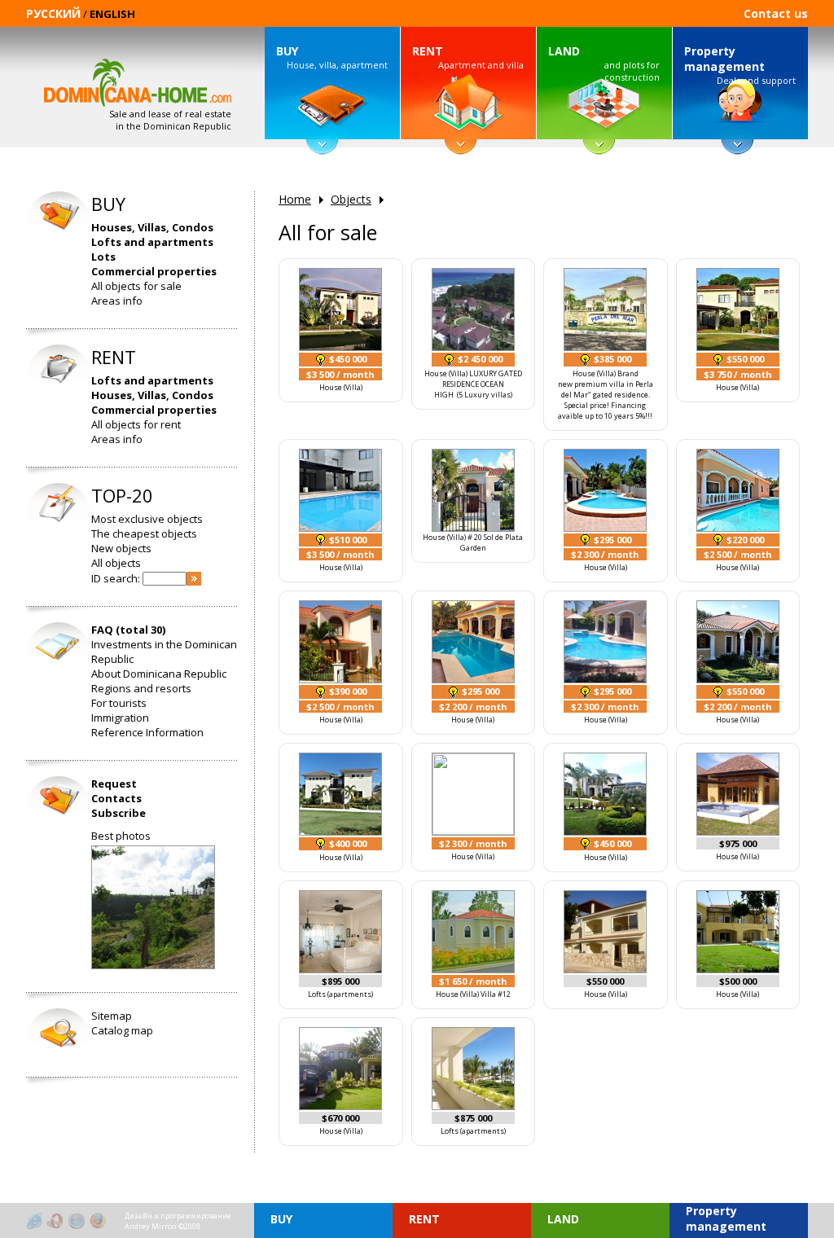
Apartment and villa (468, 57)
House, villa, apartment (332, 57)
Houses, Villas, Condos (152, 227)
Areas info (117, 300)
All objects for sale (136, 286)
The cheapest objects (144, 533)
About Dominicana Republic (158, 673)
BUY (287, 51)
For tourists (119, 703)
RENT (427, 51)
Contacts (116, 798)
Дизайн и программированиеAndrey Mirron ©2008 (178, 1220)
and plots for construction (604, 63)
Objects (351, 199)
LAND (564, 51)
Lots (103, 256)
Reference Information (147, 732)
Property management (724, 58)
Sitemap (111, 1015)
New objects (121, 548)
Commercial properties (154, 271)
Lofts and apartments (152, 242)
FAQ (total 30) (128, 629)
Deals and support (740, 64)
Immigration (120, 717)
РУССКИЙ (53, 13)
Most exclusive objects (147, 518)
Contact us (776, 13)
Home (295, 199)
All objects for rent (136, 424)
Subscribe (118, 813)
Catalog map (122, 1030)
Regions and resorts (141, 688)
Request (114, 783)
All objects (116, 562)
